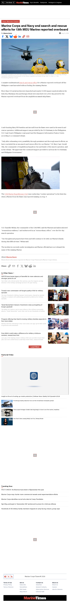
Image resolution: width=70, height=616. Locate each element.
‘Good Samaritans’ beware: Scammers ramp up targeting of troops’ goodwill (21, 306)
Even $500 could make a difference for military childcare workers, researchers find (21, 334)
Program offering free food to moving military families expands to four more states (23, 320)
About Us (55, 585)
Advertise (39, 585)
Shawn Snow (7, 33)
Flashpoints (43, 2)
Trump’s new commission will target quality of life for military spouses (22, 291)
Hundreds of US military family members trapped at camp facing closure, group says (30, 509)
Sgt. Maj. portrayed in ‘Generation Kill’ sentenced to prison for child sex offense (28, 504)
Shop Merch (23, 591)
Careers (54, 587)
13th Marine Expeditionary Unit (16, 194)
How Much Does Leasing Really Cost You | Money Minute (28, 418)
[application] (35, 376)
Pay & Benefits (34, 2)
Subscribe (23, 585)
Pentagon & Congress (55, 2)
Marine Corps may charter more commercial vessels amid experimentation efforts (29, 494)
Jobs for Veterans (57, 589)
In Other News (7, 273)
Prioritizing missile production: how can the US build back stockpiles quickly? (33, 400)
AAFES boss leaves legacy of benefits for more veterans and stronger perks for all (22, 277)
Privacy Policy (7, 585)
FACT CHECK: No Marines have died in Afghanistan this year (22, 490)
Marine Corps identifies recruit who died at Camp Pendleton (22, 499)
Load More (35, 346)
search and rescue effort (28, 83)
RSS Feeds (23, 589)
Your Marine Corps (10, 21)
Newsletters (23, 587)
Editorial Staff (40, 591)
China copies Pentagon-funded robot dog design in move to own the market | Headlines (36, 409)
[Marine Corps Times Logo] (22, 2)
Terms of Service (8, 587)
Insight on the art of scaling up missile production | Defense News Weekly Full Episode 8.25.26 (30, 396)
